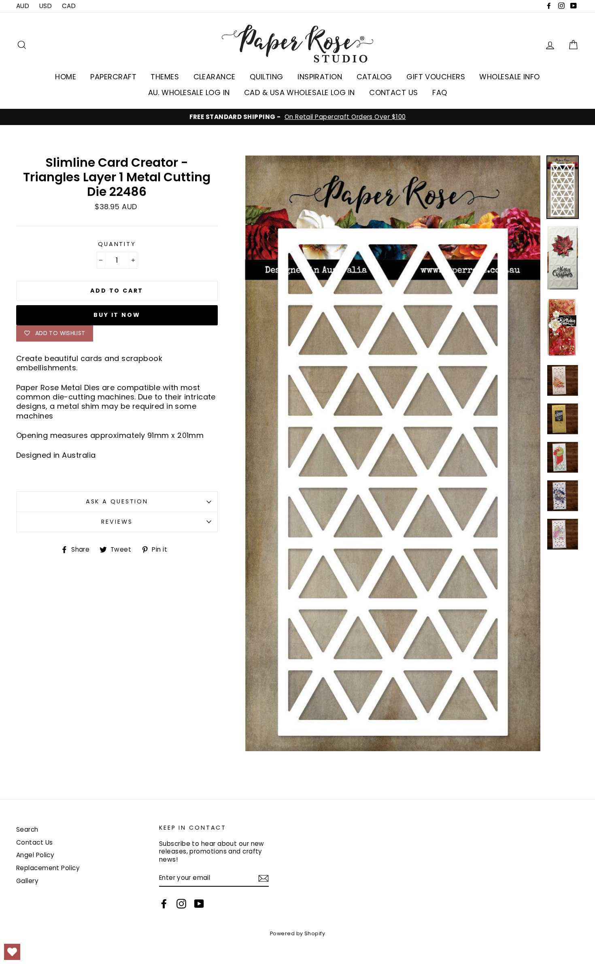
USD (45, 6)
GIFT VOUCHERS (435, 77)
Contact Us (34, 842)
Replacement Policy (48, 868)
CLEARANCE (214, 77)
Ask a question (117, 501)
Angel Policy (35, 855)
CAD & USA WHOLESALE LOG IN (299, 92)
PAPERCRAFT (113, 77)
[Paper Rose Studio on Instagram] (181, 904)
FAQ (439, 92)
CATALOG (374, 77)
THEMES (165, 77)
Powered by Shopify (297, 933)
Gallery (27, 881)
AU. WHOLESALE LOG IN (189, 92)
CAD (69, 6)
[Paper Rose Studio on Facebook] (164, 904)
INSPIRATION (320, 77)
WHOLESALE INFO (509, 77)
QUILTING (266, 77)
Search (27, 829)
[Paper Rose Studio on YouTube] (199, 904)
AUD (22, 6)
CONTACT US (393, 92)
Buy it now (117, 315)
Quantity (117, 244)
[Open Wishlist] (12, 952)
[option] (297, 117)
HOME (65, 77)
